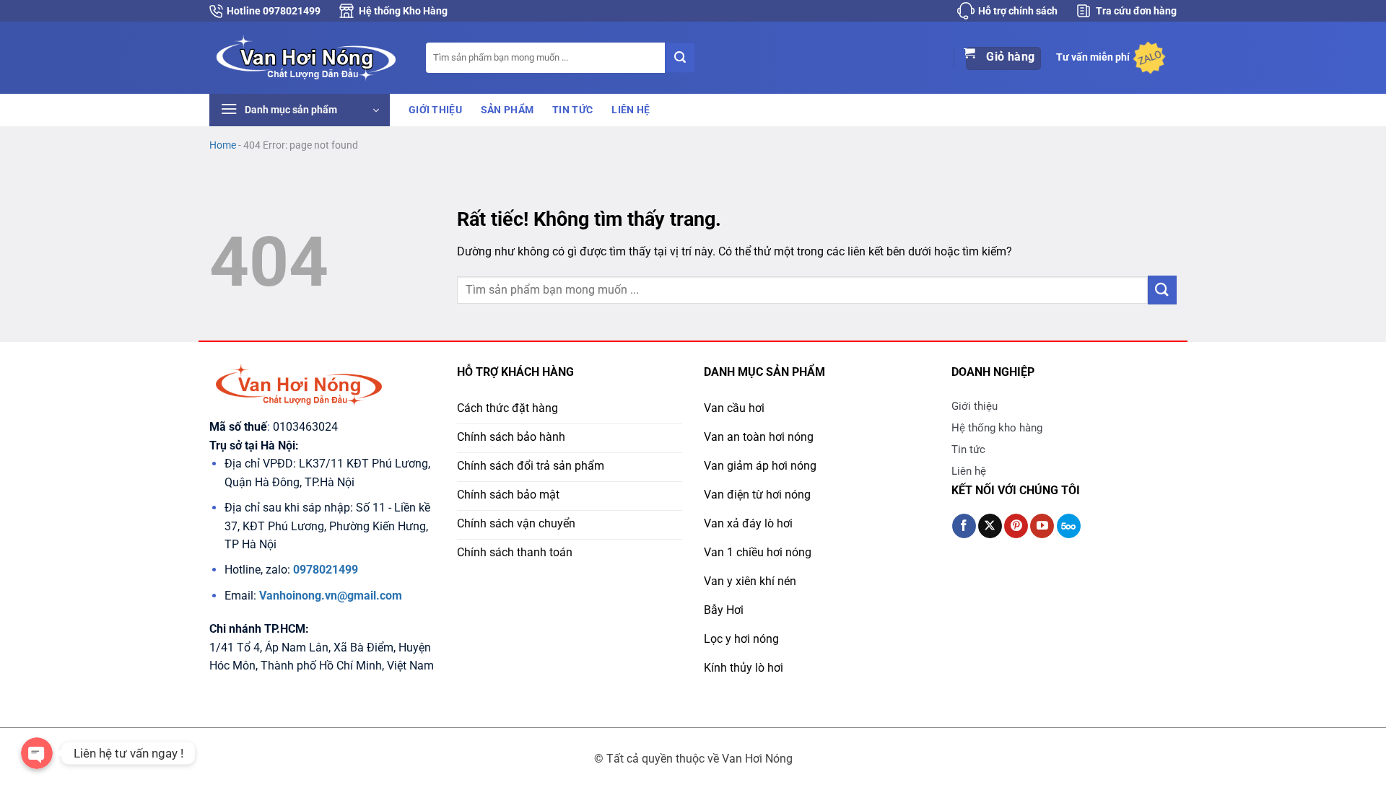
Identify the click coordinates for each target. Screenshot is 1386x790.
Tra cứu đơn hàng (1136, 11)
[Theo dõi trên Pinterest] (1016, 526)
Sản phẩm (507, 110)
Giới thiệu (435, 110)
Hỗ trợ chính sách (1018, 11)
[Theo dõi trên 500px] (1069, 526)
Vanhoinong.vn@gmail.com (330, 595)
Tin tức (572, 110)
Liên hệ (630, 110)
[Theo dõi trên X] (990, 526)
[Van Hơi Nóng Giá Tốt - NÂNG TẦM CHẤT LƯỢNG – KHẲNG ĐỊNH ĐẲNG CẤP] (306, 57)
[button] (299, 110)
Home (222, 145)
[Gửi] (680, 58)
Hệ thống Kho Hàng (403, 11)
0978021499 (325, 569)
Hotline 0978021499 (274, 11)
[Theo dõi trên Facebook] (964, 526)
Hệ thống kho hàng (996, 427)
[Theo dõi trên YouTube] (1042, 526)
